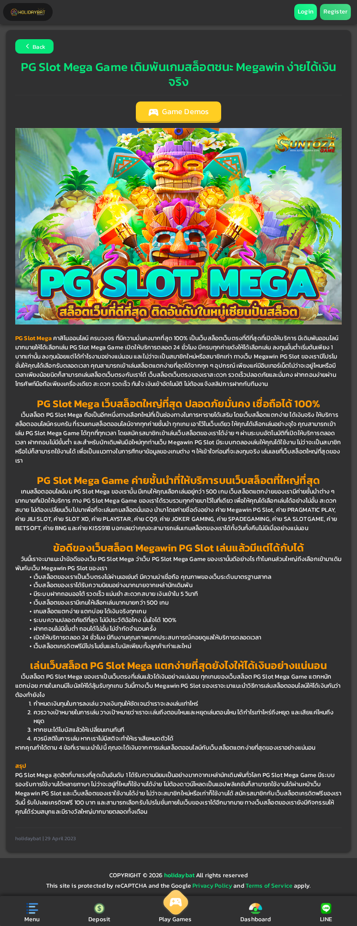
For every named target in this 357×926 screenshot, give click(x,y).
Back (38, 47)
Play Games (175, 919)
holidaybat (180, 875)
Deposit (99, 919)
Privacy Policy (212, 885)
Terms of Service (269, 885)
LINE (326, 919)
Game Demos (184, 111)
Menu (32, 919)
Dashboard (255, 919)
